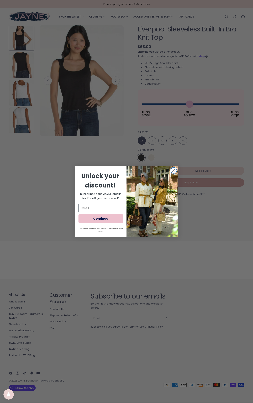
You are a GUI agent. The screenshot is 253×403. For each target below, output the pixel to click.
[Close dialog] (174, 170)
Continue (100, 218)
